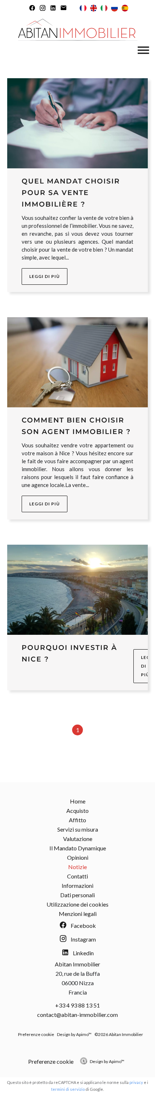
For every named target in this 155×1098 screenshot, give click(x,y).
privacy (136, 1082)
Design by (107, 1061)
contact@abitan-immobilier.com (77, 1014)
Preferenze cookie (36, 1034)
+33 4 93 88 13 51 (77, 1005)
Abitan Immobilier (77, 964)
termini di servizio (68, 1089)
